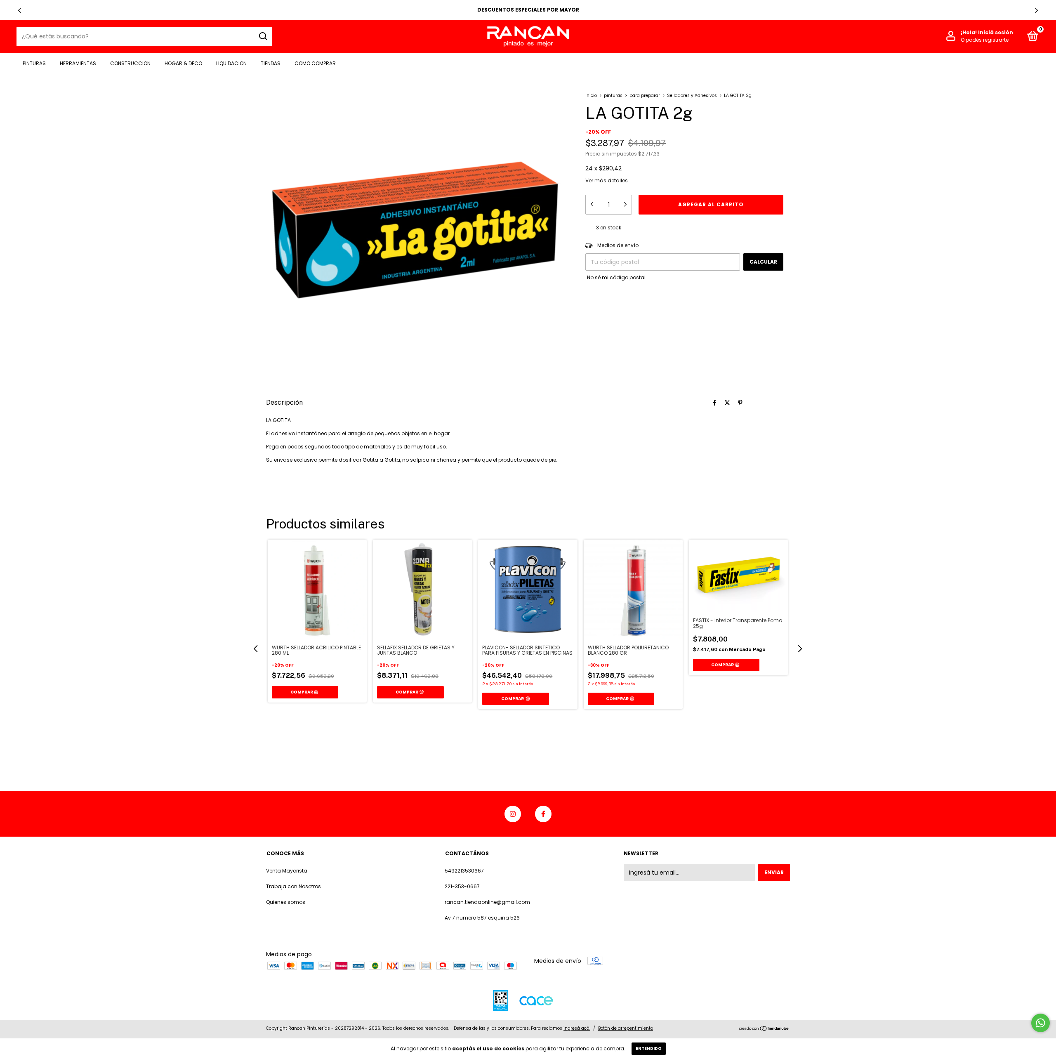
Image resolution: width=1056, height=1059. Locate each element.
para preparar (644, 95)
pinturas (34, 63)
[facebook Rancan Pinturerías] (543, 814)
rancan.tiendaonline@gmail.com (487, 902)
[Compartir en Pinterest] (740, 403)
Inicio (591, 95)
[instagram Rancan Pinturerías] (512, 814)
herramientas (78, 63)
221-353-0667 (462, 886)
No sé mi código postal (616, 277)
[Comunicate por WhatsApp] (1040, 1023)
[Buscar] (262, 36)
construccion (130, 63)
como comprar (315, 63)
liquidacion (231, 63)
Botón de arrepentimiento (625, 1028)
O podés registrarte (985, 39)
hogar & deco (183, 63)
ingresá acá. (576, 1028)
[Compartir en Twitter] (727, 403)
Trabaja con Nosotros (293, 886)
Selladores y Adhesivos (692, 95)
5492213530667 (464, 870)
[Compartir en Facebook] (715, 403)
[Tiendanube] (764, 1029)
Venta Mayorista (286, 870)
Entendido (649, 1048)
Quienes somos (285, 902)
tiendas (270, 63)
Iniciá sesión (995, 32)
